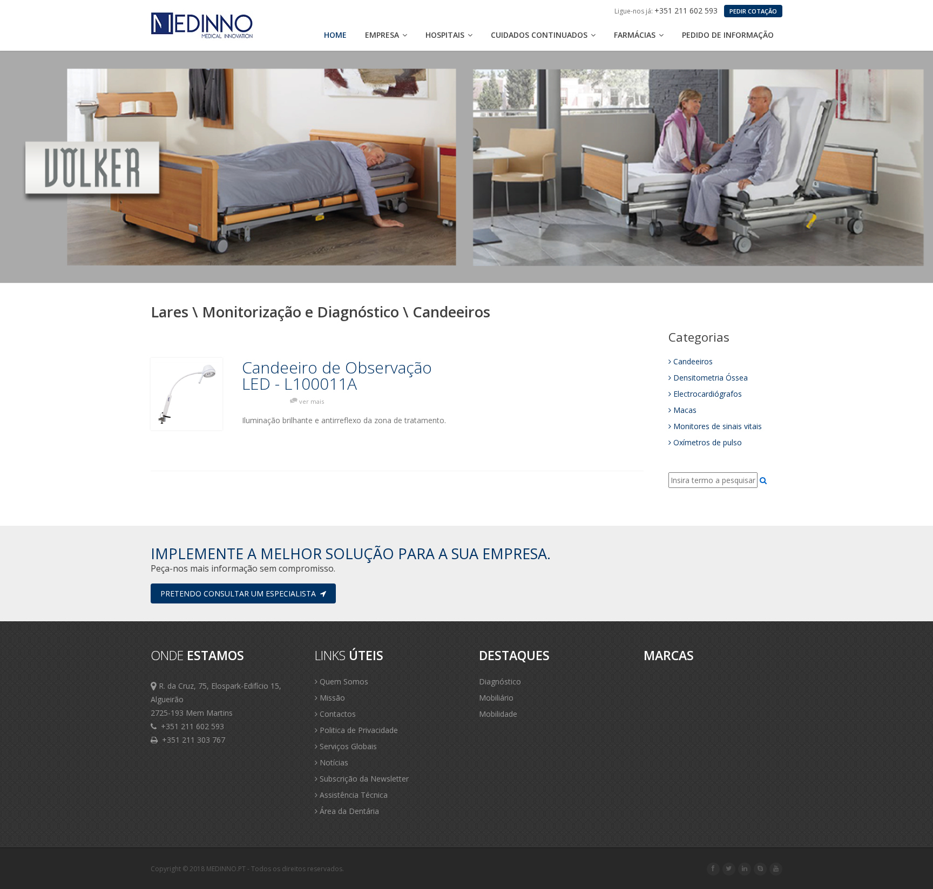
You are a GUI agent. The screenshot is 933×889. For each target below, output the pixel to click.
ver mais (311, 401)
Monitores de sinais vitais (717, 426)
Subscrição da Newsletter (363, 778)
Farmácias (636, 35)
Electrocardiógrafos (707, 394)
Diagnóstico (500, 681)
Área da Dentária (348, 811)
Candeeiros (693, 361)
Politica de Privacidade (357, 730)
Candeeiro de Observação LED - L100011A (337, 375)
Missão (331, 698)
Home (335, 35)
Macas (685, 410)
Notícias (332, 762)
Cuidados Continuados (540, 35)
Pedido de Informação (728, 35)
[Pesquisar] (763, 480)
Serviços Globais (347, 746)
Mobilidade (498, 714)
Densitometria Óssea (710, 377)
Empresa (383, 35)
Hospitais (445, 35)
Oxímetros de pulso (707, 442)
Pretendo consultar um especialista (240, 593)
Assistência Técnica (352, 795)
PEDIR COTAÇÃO (753, 11)
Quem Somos (342, 681)
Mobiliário (496, 698)
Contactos (336, 714)
